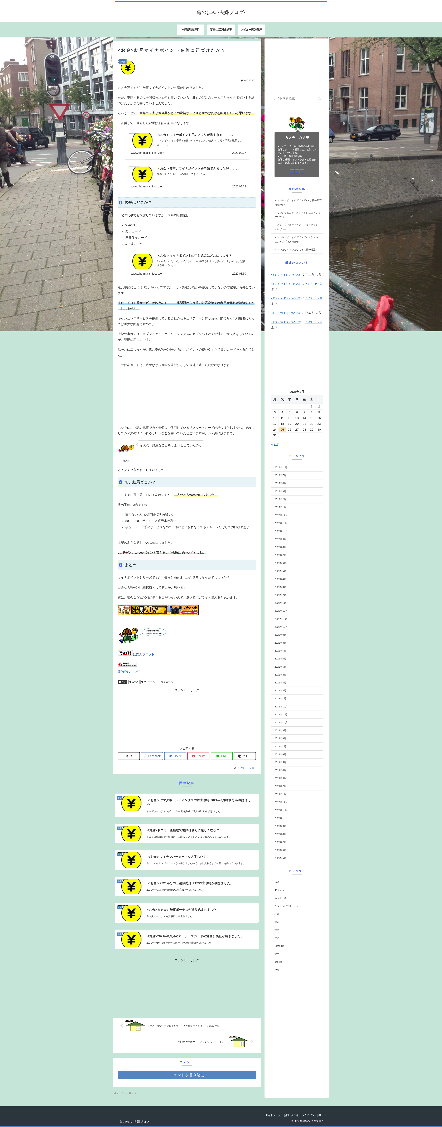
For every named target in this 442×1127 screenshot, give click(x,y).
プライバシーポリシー (314, 1115)
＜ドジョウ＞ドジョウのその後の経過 (295, 249)
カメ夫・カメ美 (297, 137)
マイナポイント (151, 682)
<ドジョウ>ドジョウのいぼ (285, 274)
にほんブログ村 (144, 654)
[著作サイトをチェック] (292, 171)
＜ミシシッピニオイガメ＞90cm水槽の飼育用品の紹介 (298, 202)
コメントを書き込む (187, 1075)
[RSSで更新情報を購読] (302, 171)
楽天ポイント (170, 682)
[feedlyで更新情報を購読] (297, 171)
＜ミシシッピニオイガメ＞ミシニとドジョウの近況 (297, 214)
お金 (124, 682)
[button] (245, 756)
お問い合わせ (291, 1115)
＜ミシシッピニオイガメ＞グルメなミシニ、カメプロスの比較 (296, 239)
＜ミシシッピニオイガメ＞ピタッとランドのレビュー (297, 227)
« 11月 (275, 444)
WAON (135, 682)
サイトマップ (273, 1115)
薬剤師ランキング (129, 671)
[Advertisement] (187, 396)
